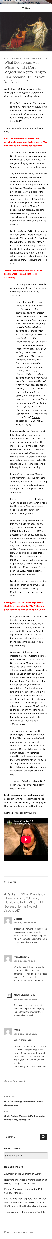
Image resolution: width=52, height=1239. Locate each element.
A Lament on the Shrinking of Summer (23, 1174)
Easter (12, 882)
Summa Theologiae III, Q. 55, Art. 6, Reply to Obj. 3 (29, 421)
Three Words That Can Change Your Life (24, 1212)
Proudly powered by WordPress (18, 1232)
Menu (27, 8)
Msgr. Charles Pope (35, 58)
